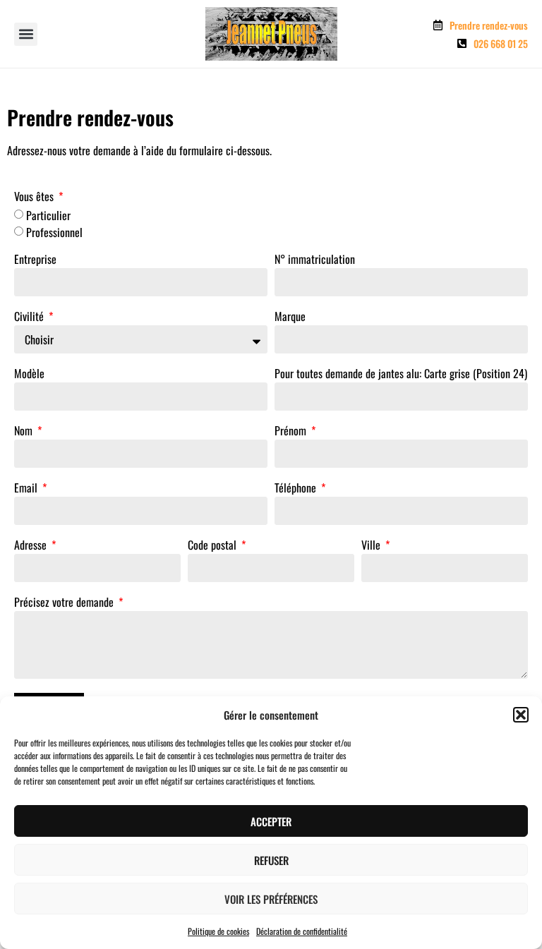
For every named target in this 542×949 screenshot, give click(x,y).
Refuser (271, 860)
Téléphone (297, 489)
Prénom (292, 432)
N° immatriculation (315, 260)
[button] (521, 715)
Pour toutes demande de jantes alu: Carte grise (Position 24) (401, 375)
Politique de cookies (218, 931)
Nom (24, 432)
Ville (372, 546)
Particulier (48, 215)
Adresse (31, 546)
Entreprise (35, 260)
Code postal (213, 546)
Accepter (271, 821)
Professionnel (54, 232)
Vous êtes (35, 198)
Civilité (30, 317)
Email (27, 489)
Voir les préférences (271, 899)
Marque (290, 317)
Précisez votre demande (65, 603)
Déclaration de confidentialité (301, 931)
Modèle (29, 375)
